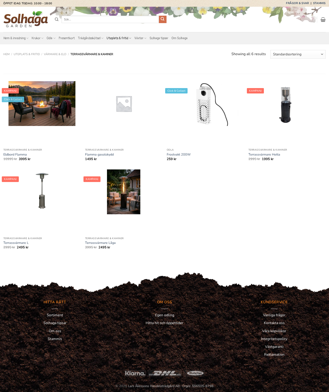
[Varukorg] (323, 19)
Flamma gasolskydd (99, 154)
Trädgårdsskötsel (89, 38)
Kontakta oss (274, 323)
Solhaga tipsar (159, 38)
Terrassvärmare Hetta (264, 154)
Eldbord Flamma (15, 154)
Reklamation (274, 354)
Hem (6, 54)
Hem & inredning (14, 38)
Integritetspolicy (274, 338)
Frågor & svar (298, 3)
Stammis (319, 3)
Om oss (55, 331)
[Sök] (56, 19)
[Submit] (163, 19)
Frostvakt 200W (179, 154)
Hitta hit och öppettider (164, 323)
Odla (49, 38)
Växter (138, 38)
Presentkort (67, 38)
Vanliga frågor (274, 315)
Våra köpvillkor (274, 331)
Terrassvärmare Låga (100, 243)
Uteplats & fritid (117, 38)
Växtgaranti (274, 346)
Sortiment (55, 315)
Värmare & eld (55, 54)
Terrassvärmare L (16, 243)
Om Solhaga (179, 38)
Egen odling (164, 315)
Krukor (36, 38)
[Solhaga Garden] (25, 19)
